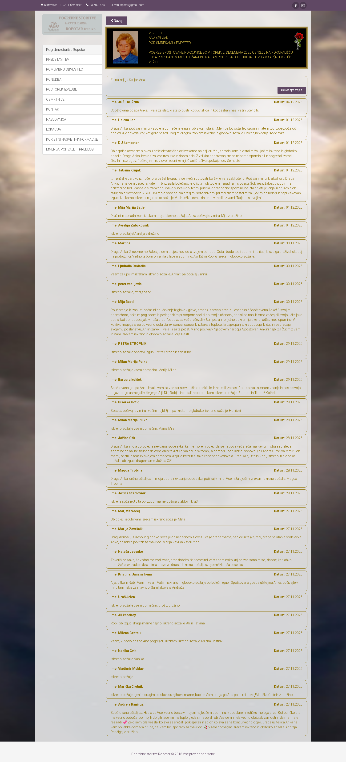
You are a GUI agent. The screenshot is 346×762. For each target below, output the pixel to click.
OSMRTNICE (55, 99)
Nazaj (117, 21)
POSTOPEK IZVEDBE (61, 89)
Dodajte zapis (293, 90)
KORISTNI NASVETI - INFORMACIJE (72, 139)
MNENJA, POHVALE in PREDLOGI (70, 149)
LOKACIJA (53, 129)
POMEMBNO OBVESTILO (64, 69)
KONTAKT (53, 109)
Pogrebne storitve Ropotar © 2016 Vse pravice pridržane (173, 754)
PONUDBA (53, 79)
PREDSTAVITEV (57, 59)
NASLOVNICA (56, 119)
